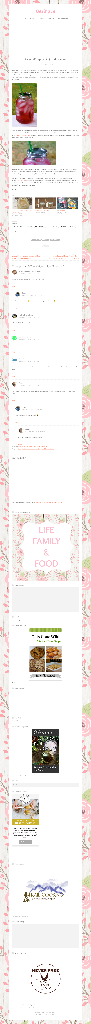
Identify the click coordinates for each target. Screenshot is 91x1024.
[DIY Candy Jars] (67, 203)
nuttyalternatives (26, 315)
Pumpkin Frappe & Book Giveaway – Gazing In (32, 446)
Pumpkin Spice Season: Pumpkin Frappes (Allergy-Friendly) (36, 449)
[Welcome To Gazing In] (45, 547)
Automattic (52, 1014)
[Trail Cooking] (45, 890)
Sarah (51, 64)
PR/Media (33, 18)
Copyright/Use (63, 18)
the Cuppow (21, 180)
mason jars (55, 239)
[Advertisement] (45, 37)
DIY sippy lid (36, 239)
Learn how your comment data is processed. (49, 502)
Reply (13, 286)
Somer (21, 383)
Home (24, 18)
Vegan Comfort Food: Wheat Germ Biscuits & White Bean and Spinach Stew (63, 256)
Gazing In (45, 11)
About (43, 18)
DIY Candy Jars (61, 210)
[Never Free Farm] (45, 979)
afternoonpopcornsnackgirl (30, 271)
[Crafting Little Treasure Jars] (45, 203)
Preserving (42, 56)
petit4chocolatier (25, 337)
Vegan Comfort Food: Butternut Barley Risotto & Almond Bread (27, 256)
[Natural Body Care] (45, 751)
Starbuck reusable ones (23, 135)
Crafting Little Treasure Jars (42, 210)
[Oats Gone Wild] (45, 654)
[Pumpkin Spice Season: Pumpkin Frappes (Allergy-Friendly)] (22, 203)
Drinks (33, 56)
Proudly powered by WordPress (45, 1012)
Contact (51, 18)
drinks (45, 239)
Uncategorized (54, 56)
